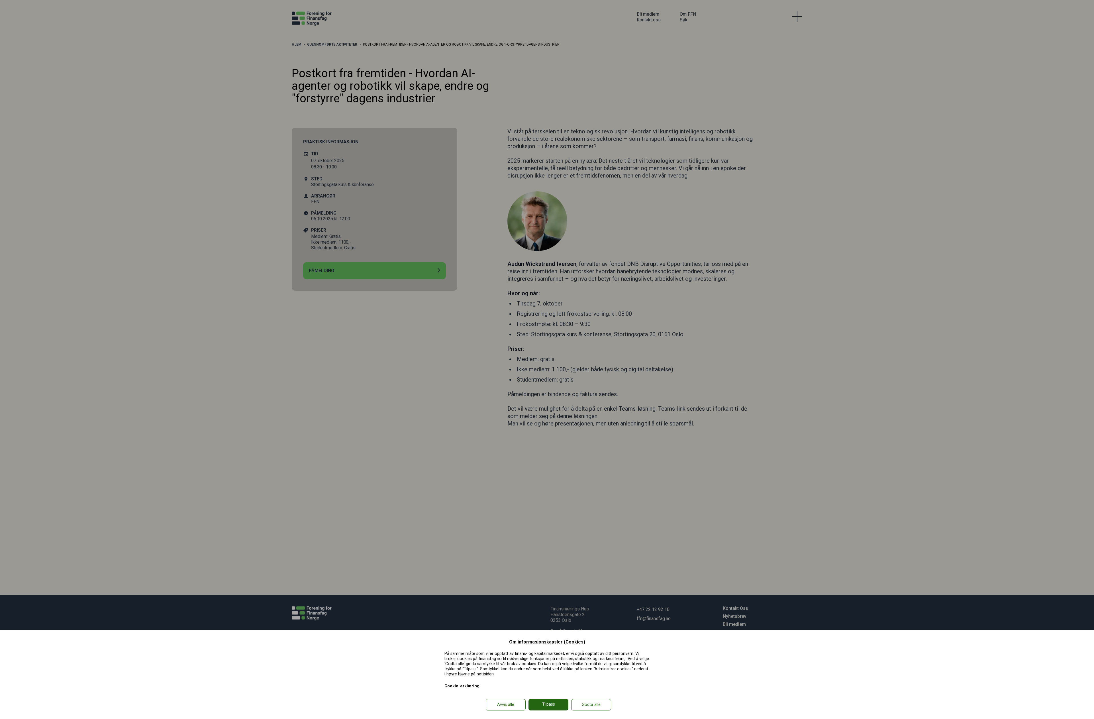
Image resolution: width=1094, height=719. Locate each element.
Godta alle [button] (591, 704)
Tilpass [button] (548, 704)
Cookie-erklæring (461, 686)
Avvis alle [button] (505, 704)
